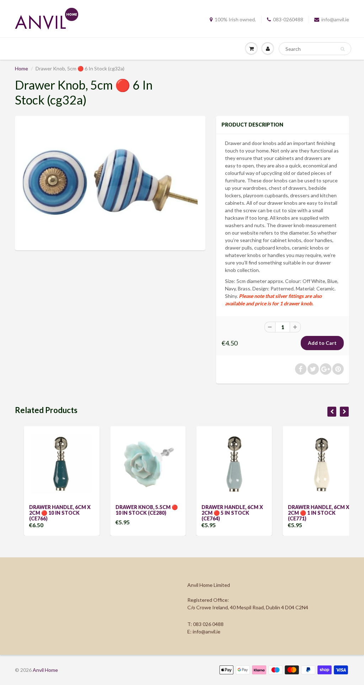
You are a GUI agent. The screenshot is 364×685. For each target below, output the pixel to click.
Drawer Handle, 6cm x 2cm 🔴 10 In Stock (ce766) (51, 512)
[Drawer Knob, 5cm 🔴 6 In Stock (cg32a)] (110, 182)
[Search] (342, 49)
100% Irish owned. (235, 19)
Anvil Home (45, 670)
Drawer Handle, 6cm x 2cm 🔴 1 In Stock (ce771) (310, 512)
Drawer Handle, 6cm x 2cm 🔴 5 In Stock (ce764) (223, 512)
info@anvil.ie (335, 19)
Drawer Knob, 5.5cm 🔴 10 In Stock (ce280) (138, 510)
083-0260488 (288, 19)
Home (21, 68)
